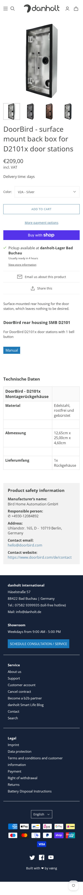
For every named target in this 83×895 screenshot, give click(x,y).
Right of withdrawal (22, 778)
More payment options (41, 223)
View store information (22, 265)
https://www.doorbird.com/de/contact (40, 557)
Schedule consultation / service (38, 644)
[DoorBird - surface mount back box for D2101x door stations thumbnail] (11, 111)
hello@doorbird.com (25, 545)
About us (14, 671)
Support (14, 678)
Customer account (21, 685)
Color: (7, 192)
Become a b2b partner (25, 698)
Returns (13, 784)
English (38, 814)
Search (13, 718)
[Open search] (12, 8)
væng (53, 868)
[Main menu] (5, 8)
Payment (14, 771)
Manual (12, 350)
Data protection (19, 751)
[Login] (67, 8)
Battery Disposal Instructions (30, 791)
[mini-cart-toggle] (76, 8)
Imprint (13, 745)
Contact (13, 711)
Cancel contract (19, 691)
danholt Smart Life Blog (26, 705)
